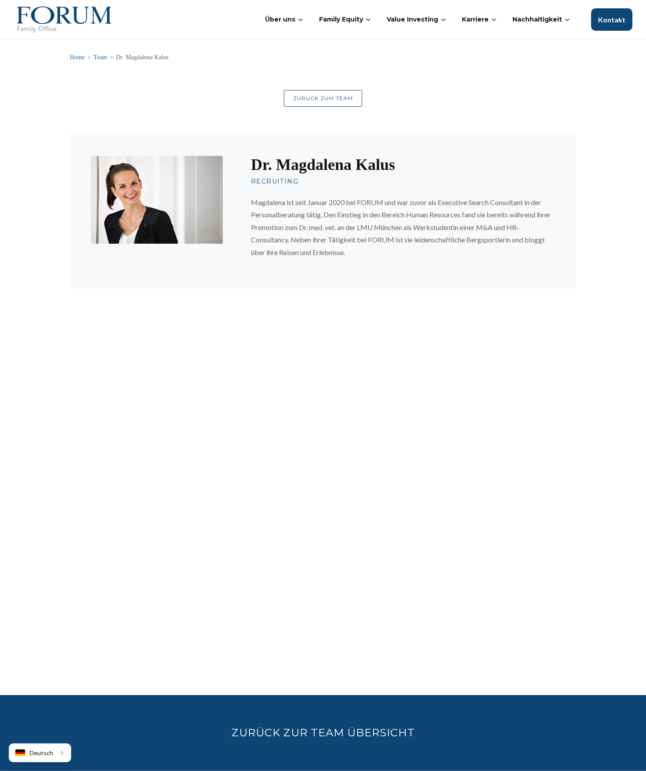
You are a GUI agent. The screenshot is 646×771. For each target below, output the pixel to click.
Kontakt (611, 19)
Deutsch (41, 753)
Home (77, 57)
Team (100, 57)
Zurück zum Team (323, 98)
